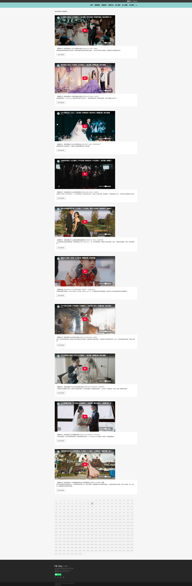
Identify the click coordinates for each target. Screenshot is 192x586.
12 (104, 500)
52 (104, 506)
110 (96, 516)
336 (120, 550)
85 (76, 513)
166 (80, 525)
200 (56, 532)
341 (60, 554)
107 (84, 516)
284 (72, 544)
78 (128, 509)
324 (72, 550)
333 (108, 550)
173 (108, 525)
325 (76, 550)
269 (92, 541)
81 (60, 513)
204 (72, 532)
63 (68, 509)
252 (104, 538)
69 (92, 509)
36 (120, 503)
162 (64, 525)
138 (128, 519)
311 (100, 547)
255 (116, 538)
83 (68, 513)
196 (120, 528)
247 (84, 538)
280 (56, 544)
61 (60, 509)
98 (128, 513)
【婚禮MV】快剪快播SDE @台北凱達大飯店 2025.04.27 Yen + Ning (76, 48)
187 (84, 528)
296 (120, 544)
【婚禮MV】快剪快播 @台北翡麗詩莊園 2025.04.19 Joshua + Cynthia (78, 434)
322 (64, 550)
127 (84, 519)
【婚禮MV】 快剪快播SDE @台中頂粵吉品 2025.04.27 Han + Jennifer (78, 144)
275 (116, 541)
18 (128, 500)
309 (92, 547)
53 (108, 506)
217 (124, 532)
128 (88, 519)
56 (120, 506)
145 (76, 522)
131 (100, 519)
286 (80, 544)
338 (128, 550)
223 (68, 535)
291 (100, 544)
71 (100, 509)
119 (132, 516)
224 (72, 535)
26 (80, 503)
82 (64, 513)
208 (88, 532)
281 (60, 544)
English (135, 1)
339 (132, 550)
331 (100, 550)
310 (96, 547)
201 (60, 532)
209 (92, 532)
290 (96, 544)
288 (88, 544)
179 (132, 525)
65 (76, 509)
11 (100, 500)
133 (108, 519)
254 (112, 538)
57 (124, 506)
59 (132, 506)
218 (128, 532)
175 (116, 525)
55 (116, 506)
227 (84, 535)
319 (132, 547)
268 (88, 541)
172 (104, 525)
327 (84, 550)
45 (76, 506)
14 (112, 500)
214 (112, 532)
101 (60, 516)
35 (116, 503)
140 (56, 522)
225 (76, 535)
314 (112, 547)
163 (68, 525)
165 (76, 525)
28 (88, 503)
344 (72, 554)
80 (56, 513)
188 (88, 528)
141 (60, 522)
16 (120, 500)
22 (64, 503)
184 (72, 528)
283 (68, 544)
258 (128, 538)
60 (56, 509)
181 (60, 528)
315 (116, 547)
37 (124, 503)
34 (112, 503)
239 (132, 535)
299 (132, 544)
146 (80, 522)
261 (60, 541)
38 (128, 503)
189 (92, 528)
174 (112, 525)
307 (84, 547)
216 (120, 532)
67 (84, 509)
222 (64, 535)
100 (56, 516)
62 (64, 509)
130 (96, 519)
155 (116, 522)
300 (56, 547)
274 (112, 541)
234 (112, 535)
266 (80, 541)
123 (68, 519)
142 (64, 522)
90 (96, 513)
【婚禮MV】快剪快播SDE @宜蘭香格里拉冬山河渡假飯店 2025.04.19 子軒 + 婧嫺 (80, 482)
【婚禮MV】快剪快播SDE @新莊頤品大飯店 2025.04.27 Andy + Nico (77, 96)
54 (112, 506)
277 (124, 541)
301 (60, 547)
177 (124, 525)
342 (64, 554)
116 (120, 516)
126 (80, 519)
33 (108, 503)
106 (80, 516)
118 (128, 516)
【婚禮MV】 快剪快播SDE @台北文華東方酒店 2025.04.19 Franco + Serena (80, 387)
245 (76, 538)
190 (96, 528)
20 (56, 503)
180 (56, 528)
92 (104, 513)
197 (124, 528)
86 (80, 513)
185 (76, 528)
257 (124, 538)
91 (100, 513)
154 (112, 522)
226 (80, 535)
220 (56, 535)
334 (112, 550)
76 (120, 509)
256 (120, 538)
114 (112, 516)
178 (128, 525)
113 (108, 516)
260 (56, 541)
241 (60, 538)
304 (72, 547)
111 (100, 516)
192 (104, 528)
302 (64, 547)
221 (60, 535)
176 (120, 525)
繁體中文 (129, 1)
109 (92, 516)
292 (104, 544)
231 (100, 535)
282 (64, 544)
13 (108, 500)
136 (120, 519)
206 (80, 532)
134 (112, 519)
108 (88, 516)
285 (76, 544)
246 (80, 538)
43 (68, 506)
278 (128, 541)
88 (88, 513)
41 (60, 506)
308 (88, 547)
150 (96, 522)
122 (64, 519)
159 (132, 522)
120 (56, 519)
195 (116, 528)
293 (108, 544)
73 (108, 509)
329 (92, 550)
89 (92, 513)
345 (76, 554)
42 (64, 506)
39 (132, 503)
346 (80, 554)
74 (112, 509)
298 (128, 544)
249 (92, 538)
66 (80, 509)
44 (72, 506)
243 (68, 538)
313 (108, 547)
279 (132, 541)
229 (92, 535)
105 (76, 516)
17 (124, 500)
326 (80, 550)
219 (132, 532)
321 (60, 550)
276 (120, 541)
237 (124, 535)
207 (84, 532)
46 (80, 506)
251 (100, 538)
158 (128, 522)
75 (116, 509)
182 (64, 528)
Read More (61, 54)
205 (76, 532)
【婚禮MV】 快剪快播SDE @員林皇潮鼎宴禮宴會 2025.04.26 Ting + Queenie (79, 240)
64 (72, 509)
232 (104, 535)
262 (64, 541)
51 (100, 506)
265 (76, 541)
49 (92, 506)
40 (56, 506)
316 (120, 547)
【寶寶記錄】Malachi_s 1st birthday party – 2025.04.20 (75, 289)
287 (84, 544)
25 (76, 503)
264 (72, 541)
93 (108, 513)
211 (100, 532)
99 (132, 513)
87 (84, 513)
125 (76, 519)
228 (88, 535)
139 (132, 519)
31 (100, 503)
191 (100, 528)
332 (104, 550)
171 (100, 525)
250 (96, 538)
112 (104, 516)
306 (80, 547)
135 (116, 519)
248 (88, 538)
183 (68, 528)
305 (76, 547)
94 (112, 513)
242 (64, 538)
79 (132, 509)
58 (128, 506)
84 (72, 513)
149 (92, 522)
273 (108, 541)
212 (104, 532)
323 (68, 550)
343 (68, 554)
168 (88, 525)
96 (120, 513)
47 (84, 506)
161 (60, 525)
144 (72, 522)
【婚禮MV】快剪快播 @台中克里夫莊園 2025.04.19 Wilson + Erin (76, 337)
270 (96, 541)
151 (100, 522)
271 (100, 541)
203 (68, 532)
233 (108, 535)
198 (128, 528)
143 (68, 522)
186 (80, 528)
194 (112, 528)
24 (72, 503)
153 (108, 522)
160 (56, 525)
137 (124, 519)
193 (108, 528)
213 (108, 532)
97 (124, 513)
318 (128, 547)
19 (132, 500)
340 (56, 554)
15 (116, 500)
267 (84, 541)
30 (96, 503)
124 (72, 519)
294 (112, 544)
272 (104, 541)
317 (124, 547)
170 (96, 525)
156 (120, 522)
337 (124, 550)
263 (68, 541)
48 (88, 506)
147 (84, 522)
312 (104, 547)
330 (96, 550)
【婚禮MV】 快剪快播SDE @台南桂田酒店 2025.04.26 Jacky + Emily (77, 192)
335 (116, 550)
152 (104, 522)
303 (68, 547)
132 (104, 519)
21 (60, 503)
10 (96, 500)
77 (124, 509)
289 (92, 544)
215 (116, 532)
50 (96, 506)
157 (124, 522)
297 (124, 544)
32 (104, 503)
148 (88, 522)
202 (64, 532)
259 (132, 538)
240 (56, 538)
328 (88, 550)
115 (116, 516)
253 (108, 538)
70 (96, 509)
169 (92, 525)
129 (92, 519)
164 (72, 525)
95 (116, 513)
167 (84, 525)
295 (116, 544)
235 (116, 535)
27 (84, 503)
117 (124, 516)
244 (72, 538)
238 (128, 535)
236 (120, 535)
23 (68, 503)
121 (60, 519)
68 (88, 509)
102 (64, 516)
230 (96, 535)
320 (56, 550)
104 (72, 516)
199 (132, 528)
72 (104, 509)
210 (96, 532)
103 (68, 516)
